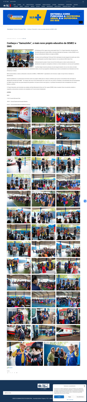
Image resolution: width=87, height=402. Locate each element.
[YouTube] (8, 1)
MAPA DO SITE (8, 392)
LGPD (68, 399)
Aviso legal (71, 399)
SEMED (23, 38)
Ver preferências (80, 396)
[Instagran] (6, 1)
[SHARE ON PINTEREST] (14, 373)
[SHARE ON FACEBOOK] (10, 373)
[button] (84, 386)
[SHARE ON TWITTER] (8, 373)
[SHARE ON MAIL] (17, 373)
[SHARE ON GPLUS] (12, 373)
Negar (69, 396)
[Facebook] (4, 1)
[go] (83, 1)
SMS (25, 38)
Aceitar (59, 396)
